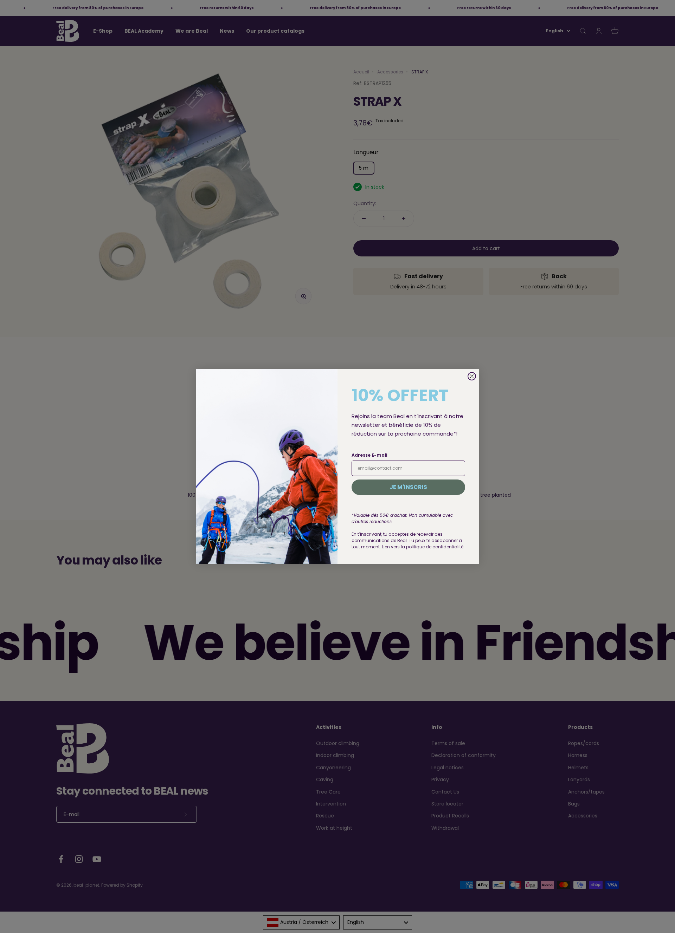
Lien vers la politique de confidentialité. (423, 547)
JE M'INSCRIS (408, 487)
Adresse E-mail (369, 455)
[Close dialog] (472, 376)
